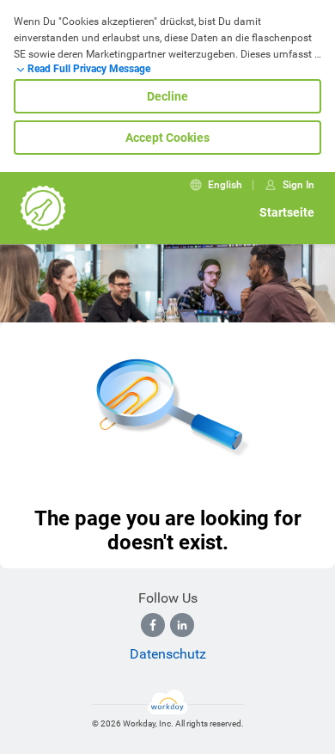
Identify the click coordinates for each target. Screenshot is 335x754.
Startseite (286, 212)
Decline (167, 96)
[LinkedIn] (182, 625)
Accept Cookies (167, 137)
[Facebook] (153, 625)
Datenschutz (168, 654)
